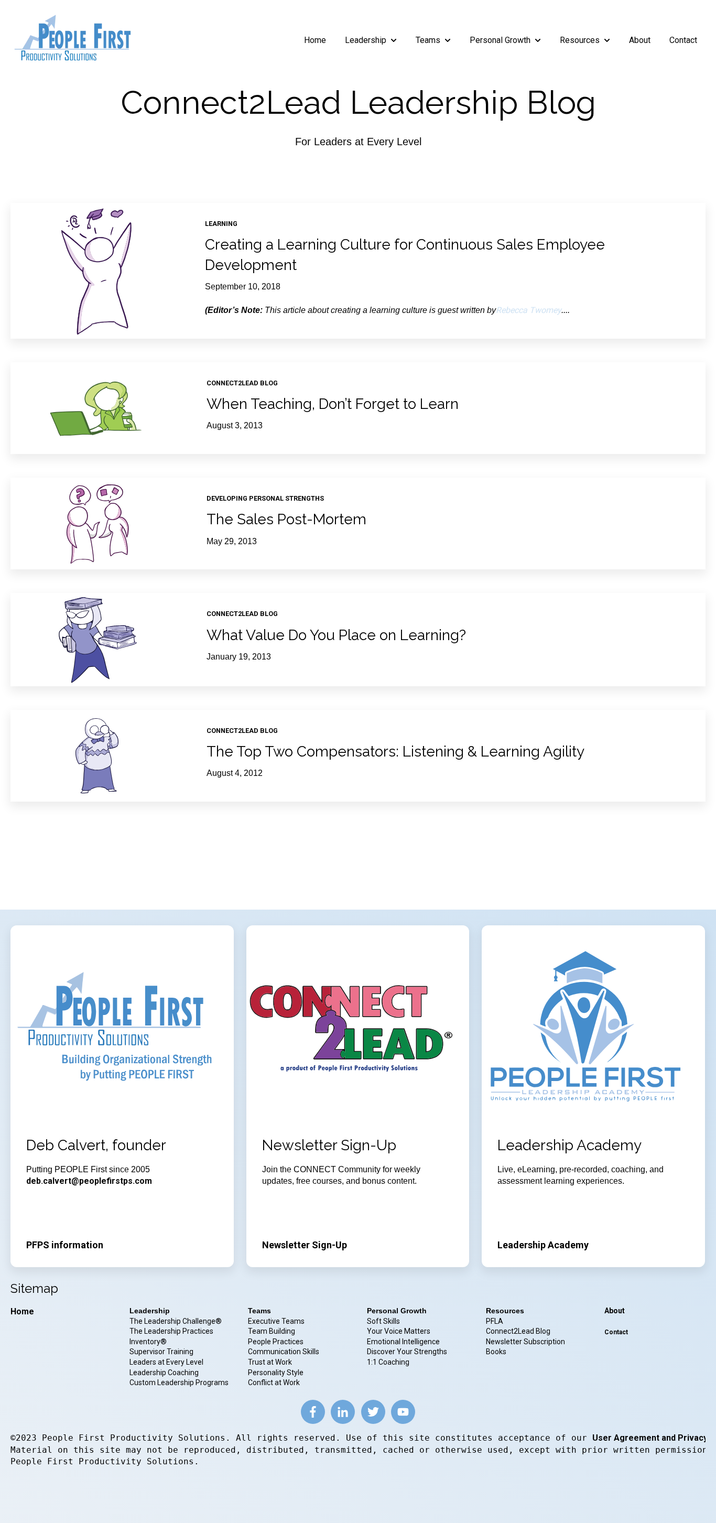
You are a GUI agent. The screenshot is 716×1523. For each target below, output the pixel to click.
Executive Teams (276, 1321)
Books (496, 1351)
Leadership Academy (543, 1244)
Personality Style (276, 1372)
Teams (428, 40)
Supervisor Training (161, 1351)
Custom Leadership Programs (179, 1382)
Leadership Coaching (164, 1372)
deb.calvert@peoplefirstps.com (89, 1181)
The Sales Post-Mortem (286, 519)
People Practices (276, 1341)
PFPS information (64, 1244)
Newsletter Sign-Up (304, 1244)
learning (221, 224)
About (639, 40)
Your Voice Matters (398, 1331)
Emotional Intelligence (403, 1341)
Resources (580, 40)
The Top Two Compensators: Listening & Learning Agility (395, 751)
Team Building (271, 1331)
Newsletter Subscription (525, 1341)
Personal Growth (500, 40)
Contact (683, 40)
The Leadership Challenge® (175, 1321)
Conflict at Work (274, 1382)
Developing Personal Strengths (265, 498)
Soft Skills (383, 1321)
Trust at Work (271, 1362)
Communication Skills (284, 1351)
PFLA (494, 1321)
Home (315, 40)
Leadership (365, 40)
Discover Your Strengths (407, 1351)
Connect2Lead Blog (518, 1331)
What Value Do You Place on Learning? (336, 635)
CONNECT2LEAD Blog (242, 383)
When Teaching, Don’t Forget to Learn (333, 404)
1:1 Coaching (388, 1362)
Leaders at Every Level (167, 1362)
